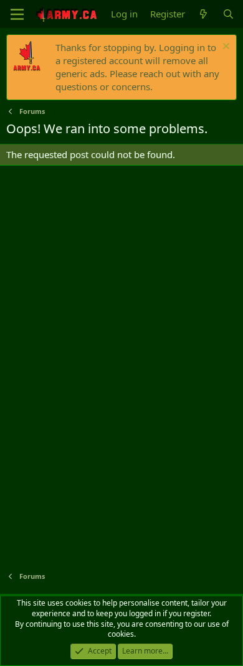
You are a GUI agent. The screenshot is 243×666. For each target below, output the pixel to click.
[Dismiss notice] (224, 47)
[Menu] (17, 14)
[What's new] (203, 14)
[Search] (228, 14)
